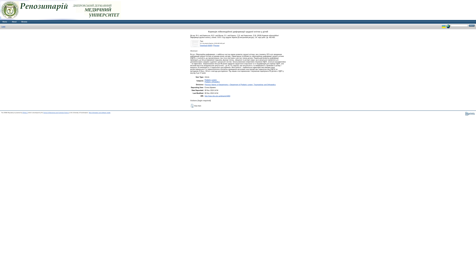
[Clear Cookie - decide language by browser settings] (448, 25)
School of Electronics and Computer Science (56, 112)
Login (3, 27)
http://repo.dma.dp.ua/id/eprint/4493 (217, 96)
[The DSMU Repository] (61, 19)
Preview (216, 46)
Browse (24, 22)
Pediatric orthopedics (212, 82)
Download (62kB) (206, 46)
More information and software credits (99, 112)
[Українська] (444, 25)
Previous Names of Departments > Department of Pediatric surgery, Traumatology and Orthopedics (240, 85)
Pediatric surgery (211, 80)
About (14, 22)
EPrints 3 (25, 112)
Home (4, 22)
